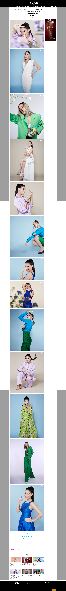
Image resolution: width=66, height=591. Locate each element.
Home (36, 582)
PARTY (19, 6)
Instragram (36, 583)
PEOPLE (22, 6)
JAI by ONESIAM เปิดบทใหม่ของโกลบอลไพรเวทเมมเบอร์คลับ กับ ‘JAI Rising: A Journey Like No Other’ (27, 564)
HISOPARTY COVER (37, 6)
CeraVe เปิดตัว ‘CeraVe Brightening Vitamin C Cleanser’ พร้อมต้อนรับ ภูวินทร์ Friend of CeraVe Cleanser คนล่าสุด (15, 576)
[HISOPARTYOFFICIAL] (50, 29)
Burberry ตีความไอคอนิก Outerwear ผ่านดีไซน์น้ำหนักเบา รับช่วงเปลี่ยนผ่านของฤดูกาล (38, 576)
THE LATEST (17, 6)
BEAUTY (25, 6)
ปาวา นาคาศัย (17, 549)
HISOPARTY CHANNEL (42, 6)
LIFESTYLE (28, 6)
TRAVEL (33, 6)
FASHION (31, 6)
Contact (36, 584)
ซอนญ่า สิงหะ (13, 549)
